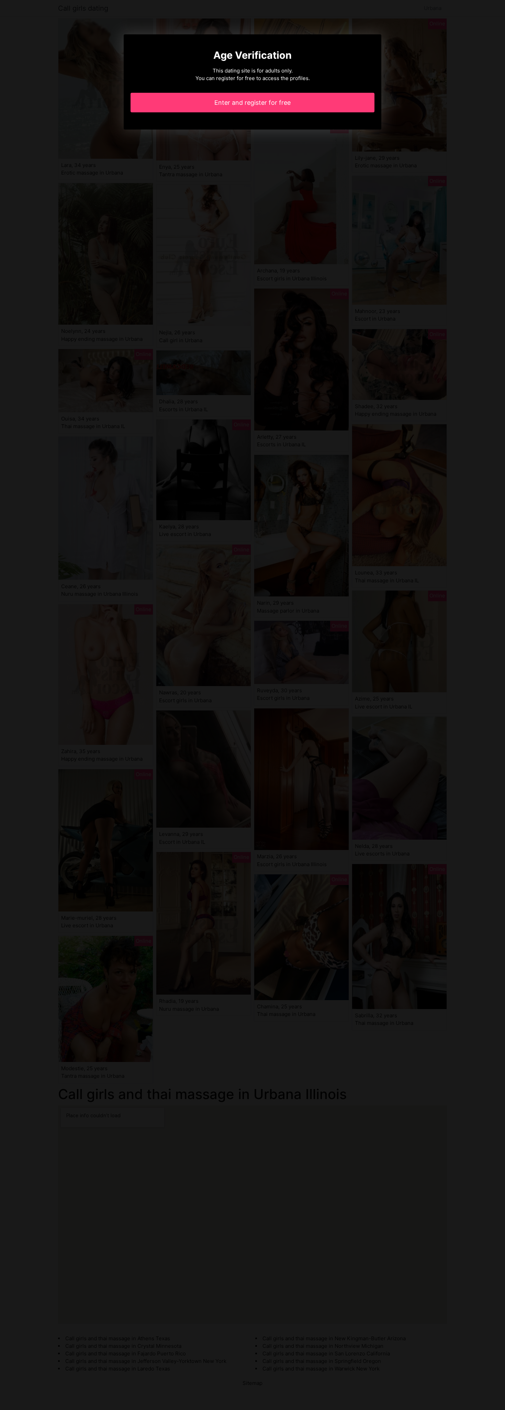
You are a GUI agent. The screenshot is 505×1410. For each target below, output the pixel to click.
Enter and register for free (252, 102)
